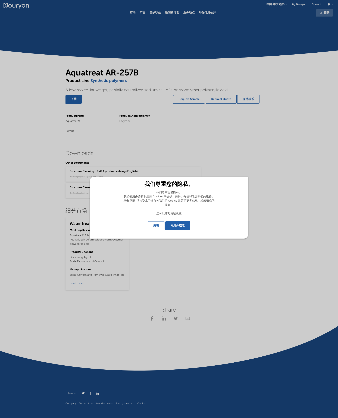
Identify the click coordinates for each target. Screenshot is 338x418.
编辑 (156, 225)
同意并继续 (178, 225)
